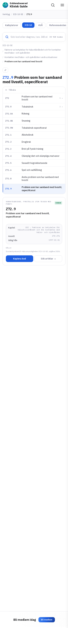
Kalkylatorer (11, 25)
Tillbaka (12, 90)
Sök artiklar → (48, 258)
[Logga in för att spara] (5, 70)
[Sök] (53, 5)
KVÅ (40, 25)
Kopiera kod (19, 258)
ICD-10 (28, 25)
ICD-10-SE (18, 14)
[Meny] (62, 5)
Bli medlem (46, 619)
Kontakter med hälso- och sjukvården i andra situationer (31, 57)
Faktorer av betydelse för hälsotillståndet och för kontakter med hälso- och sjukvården (33, 51)
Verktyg (6, 14)
